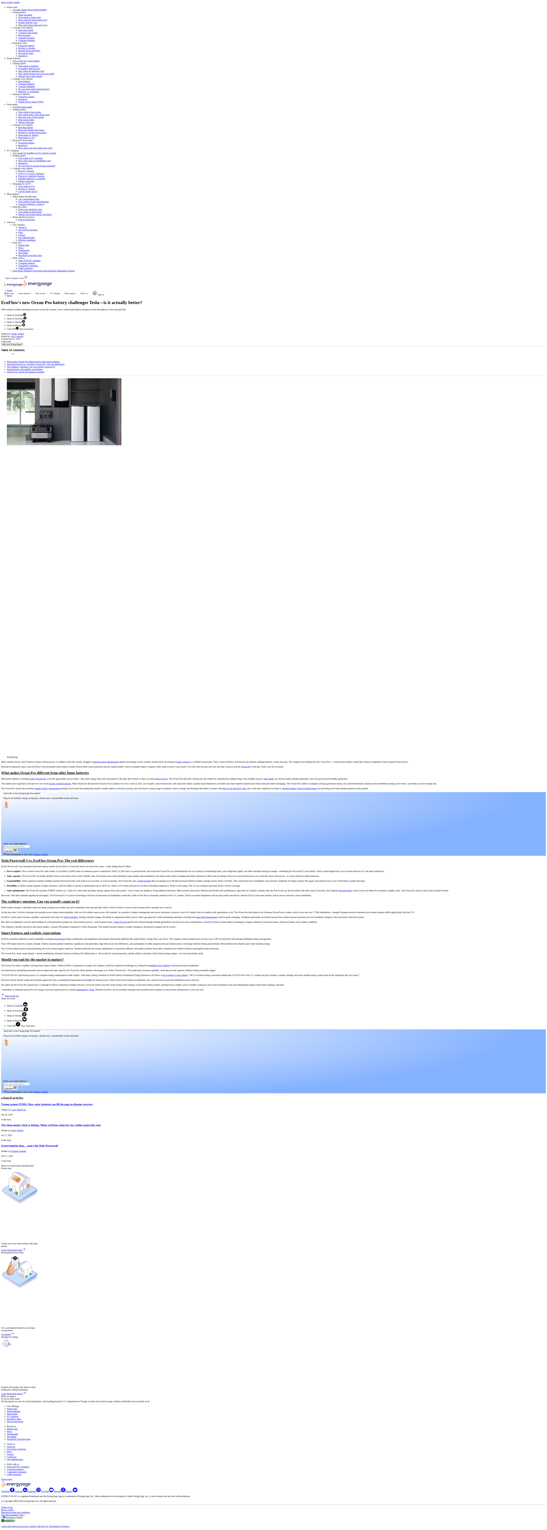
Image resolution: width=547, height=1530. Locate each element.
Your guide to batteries (28, 66)
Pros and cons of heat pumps (31, 117)
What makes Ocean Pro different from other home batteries (33, 361)
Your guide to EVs (26, 186)
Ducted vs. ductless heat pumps (32, 132)
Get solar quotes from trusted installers (30, 10)
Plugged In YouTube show (30, 255)
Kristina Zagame (18, 1151)
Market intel (23, 245)
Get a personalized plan (28, 199)
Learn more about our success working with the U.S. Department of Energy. (35, 1526)
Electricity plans (14, 1419)
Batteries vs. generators (28, 91)
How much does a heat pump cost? (34, 114)
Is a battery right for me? (29, 68)
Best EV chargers (26, 171)
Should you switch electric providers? (35, 214)
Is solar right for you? (27, 22)
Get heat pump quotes (22, 107)
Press (20, 232)
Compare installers (26, 40)
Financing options (26, 45)
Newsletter (23, 253)
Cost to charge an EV (28, 191)
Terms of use (7, 1507)
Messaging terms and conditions (15, 1512)
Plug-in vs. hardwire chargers (31, 176)
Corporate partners (26, 263)
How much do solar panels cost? (32, 20)
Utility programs (25, 268)
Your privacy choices (14, 1518)
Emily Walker (18, 334)
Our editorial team (26, 237)
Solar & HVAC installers (29, 260)
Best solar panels (25, 30)
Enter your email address (15, 843)
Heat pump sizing (26, 120)
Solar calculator (25, 15)
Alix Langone (17, 336)
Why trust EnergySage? (12, 344)
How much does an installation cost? (34, 161)
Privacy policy (7, 1510)
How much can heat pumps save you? (35, 148)
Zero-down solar (25, 53)
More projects (70, 293)
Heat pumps (40, 293)
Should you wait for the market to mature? (26, 372)
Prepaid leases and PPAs (29, 50)
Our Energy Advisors (27, 230)
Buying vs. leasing (26, 48)
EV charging (55, 293)
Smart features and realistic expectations (25, 369)
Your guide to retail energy (30, 212)
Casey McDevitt (18, 1110)
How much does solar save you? (32, 25)
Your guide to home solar (29, 17)
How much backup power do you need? (36, 74)
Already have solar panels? (30, 76)
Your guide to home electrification (33, 202)
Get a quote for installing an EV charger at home (34, 153)
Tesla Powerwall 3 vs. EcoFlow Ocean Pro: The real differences (36, 364)
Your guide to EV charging (30, 158)
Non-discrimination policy (13, 1515)
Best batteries (24, 81)
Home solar (9, 293)
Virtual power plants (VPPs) (31, 102)
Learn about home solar (11, 1250)
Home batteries (24, 293)
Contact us (11, 1457)
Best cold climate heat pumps (31, 130)
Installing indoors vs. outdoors (31, 178)
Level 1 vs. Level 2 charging (31, 173)
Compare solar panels (28, 33)
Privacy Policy (41, 854)
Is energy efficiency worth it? (31, 204)
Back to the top (12, 996)
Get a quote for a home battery (26, 61)
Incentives (22, 56)
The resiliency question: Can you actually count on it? (31, 367)
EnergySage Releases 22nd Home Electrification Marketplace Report (44, 271)
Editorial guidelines (27, 240)
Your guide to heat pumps (29, 112)
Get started (6, 1334)
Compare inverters (26, 38)
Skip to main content (10, 2)
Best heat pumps (25, 127)
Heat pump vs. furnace (28, 135)
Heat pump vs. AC (26, 138)
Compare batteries (26, 84)
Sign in (100, 294)
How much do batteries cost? (31, 71)
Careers (21, 235)
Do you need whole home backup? (34, 89)
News (21, 248)
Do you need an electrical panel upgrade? (36, 166)
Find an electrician (26, 219)
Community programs (28, 266)
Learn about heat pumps (12, 1393)
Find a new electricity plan (30, 209)
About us (22, 227)
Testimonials (23, 250)
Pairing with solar (26, 122)
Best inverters (24, 35)
